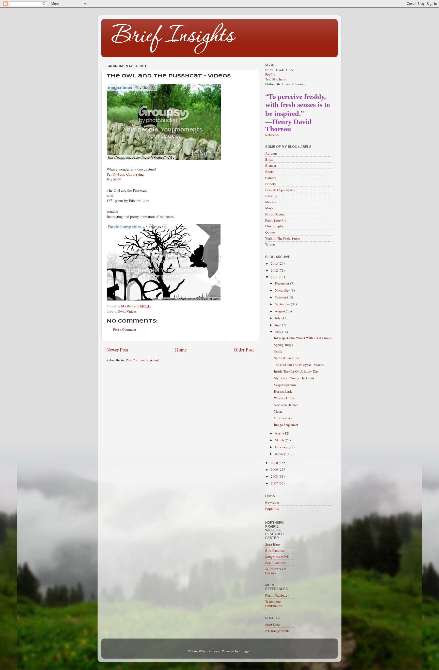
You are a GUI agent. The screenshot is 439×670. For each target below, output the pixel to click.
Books (269, 171)
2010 (275, 462)
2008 (275, 476)
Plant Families (275, 562)
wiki (110, 195)
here (282, 79)
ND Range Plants (277, 630)
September (283, 304)
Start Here (272, 544)
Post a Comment (124, 329)
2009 (275, 469)
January (281, 453)
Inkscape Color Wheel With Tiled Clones (303, 338)
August (280, 311)
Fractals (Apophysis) (280, 190)
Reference (272, 134)
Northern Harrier (286, 405)
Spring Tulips (283, 344)
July (278, 318)
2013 (275, 263)
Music (269, 208)
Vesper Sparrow (285, 384)
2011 (275, 277)
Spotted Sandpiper (287, 358)
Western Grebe (284, 398)
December (282, 283)
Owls (121, 311)
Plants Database (276, 595)
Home (181, 349)
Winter (270, 244)
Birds (269, 159)
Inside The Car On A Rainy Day (296, 371)
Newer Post (117, 349)
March (280, 440)
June (278, 325)
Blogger (244, 651)
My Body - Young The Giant (294, 378)
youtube (112, 211)
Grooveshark (283, 418)
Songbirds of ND (277, 556)
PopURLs (272, 508)
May (278, 331)
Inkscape (271, 196)
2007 (275, 483)
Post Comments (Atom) (142, 360)
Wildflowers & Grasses (275, 570)
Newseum (272, 502)
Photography (274, 226)
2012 (275, 270)
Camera (270, 177)
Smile (278, 351)
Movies (270, 202)
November (283, 290)
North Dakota (275, 214)
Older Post (244, 349)
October (281, 297)
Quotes (270, 232)
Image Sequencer (286, 424)
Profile (270, 74)
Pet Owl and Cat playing (125, 174)
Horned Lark (283, 391)
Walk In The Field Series (282, 238)
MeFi (117, 179)
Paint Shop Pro (276, 220)
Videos (131, 311)
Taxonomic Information (273, 603)
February (282, 447)
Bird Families (275, 550)
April (279, 433)
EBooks (270, 183)
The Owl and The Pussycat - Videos (299, 364)
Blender (270, 165)
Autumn (271, 153)
